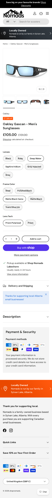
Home (5, 44)
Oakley (6, 113)
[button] (41, 13)
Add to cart (35, 239)
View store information (17, 274)
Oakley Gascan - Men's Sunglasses (24, 44)
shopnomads (15, 491)
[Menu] (47, 13)
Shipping (7, 139)
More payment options (26, 255)
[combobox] (26, 21)
